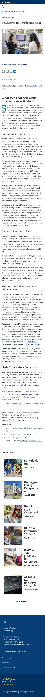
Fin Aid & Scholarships (9, 86)
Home (4, 12)
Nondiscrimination (8, 667)
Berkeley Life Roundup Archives (14, 651)
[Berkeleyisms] (13, 468)
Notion (18, 246)
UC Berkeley (7, 2)
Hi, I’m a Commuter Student (31, 531)
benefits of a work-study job (26, 434)
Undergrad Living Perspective (31, 486)
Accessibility (6, 662)
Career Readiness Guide (29, 394)
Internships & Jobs (31, 86)
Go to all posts (22, 601)
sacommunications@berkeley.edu (16, 645)
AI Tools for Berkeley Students (30, 581)
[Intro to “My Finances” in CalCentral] (13, 557)
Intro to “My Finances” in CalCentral (31, 555)
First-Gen (20, 86)
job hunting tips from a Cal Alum (30, 440)
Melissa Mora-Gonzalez (15, 65)
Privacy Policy (7, 658)
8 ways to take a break (21, 437)
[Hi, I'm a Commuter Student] (13, 535)
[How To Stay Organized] (13, 514)
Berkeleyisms (31, 462)
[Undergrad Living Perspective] (13, 489)
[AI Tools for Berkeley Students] (13, 584)
